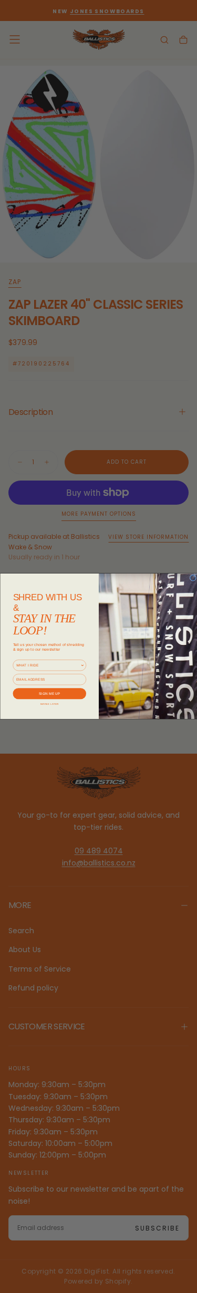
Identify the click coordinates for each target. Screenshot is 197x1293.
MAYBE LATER (49, 704)
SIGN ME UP (49, 693)
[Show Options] (82, 665)
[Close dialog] (193, 578)
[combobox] (48, 665)
